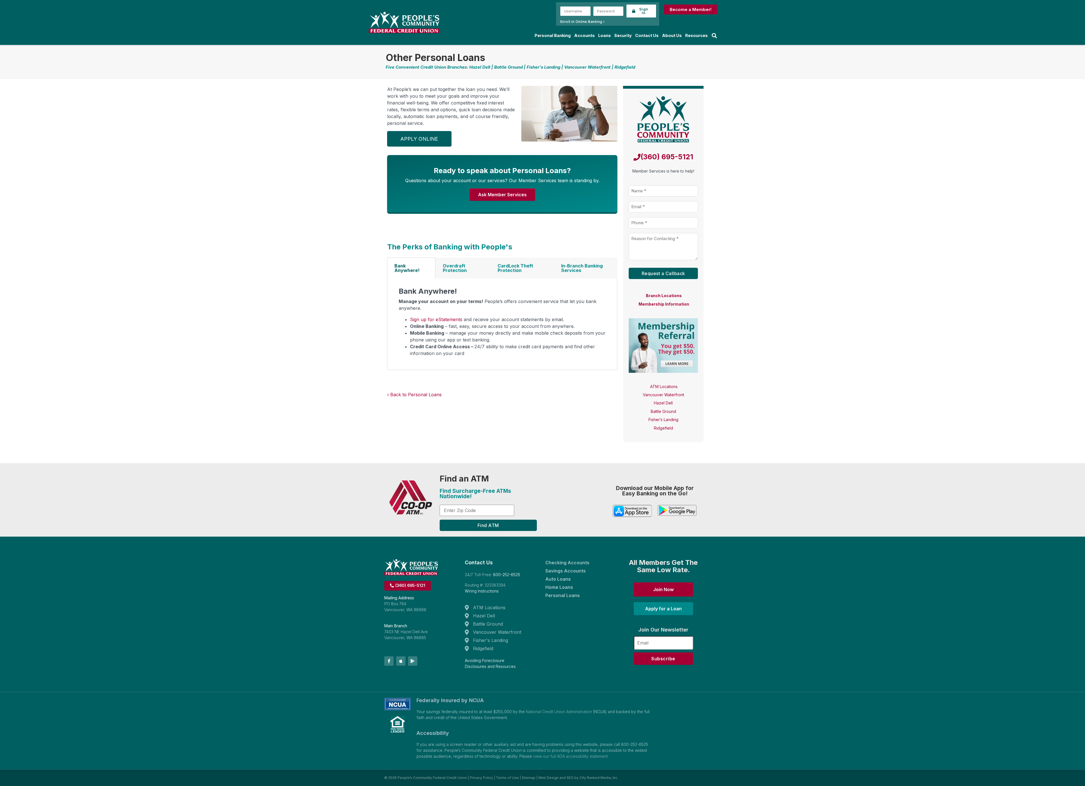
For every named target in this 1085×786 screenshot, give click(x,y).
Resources (696, 35)
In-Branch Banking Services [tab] (582, 268)
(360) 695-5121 (667, 157)
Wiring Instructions (482, 591)
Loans (604, 35)
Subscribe (663, 658)
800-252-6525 (506, 574)
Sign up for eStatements (436, 319)
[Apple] (400, 661)
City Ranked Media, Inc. (599, 778)
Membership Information (664, 304)
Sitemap (528, 778)
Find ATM (488, 525)
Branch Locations (664, 295)
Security (623, 35)
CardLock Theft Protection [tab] (515, 268)
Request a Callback (663, 273)
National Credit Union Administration (559, 711)
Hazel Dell (663, 402)
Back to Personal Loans (416, 394)
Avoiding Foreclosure (484, 660)
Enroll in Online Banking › (582, 21)
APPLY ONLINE (419, 139)
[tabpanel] (502, 324)
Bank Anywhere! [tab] (407, 268)
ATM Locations (664, 386)
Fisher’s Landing (663, 419)
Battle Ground (663, 411)
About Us (672, 35)
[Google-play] (412, 661)
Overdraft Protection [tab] (455, 268)
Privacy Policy (481, 778)
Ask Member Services (502, 194)
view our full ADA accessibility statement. (571, 756)
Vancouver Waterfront (663, 394)
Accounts (584, 35)
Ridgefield (663, 428)
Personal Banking (553, 35)
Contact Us (647, 35)
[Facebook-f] (389, 661)
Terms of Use (507, 778)
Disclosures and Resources (490, 666)
